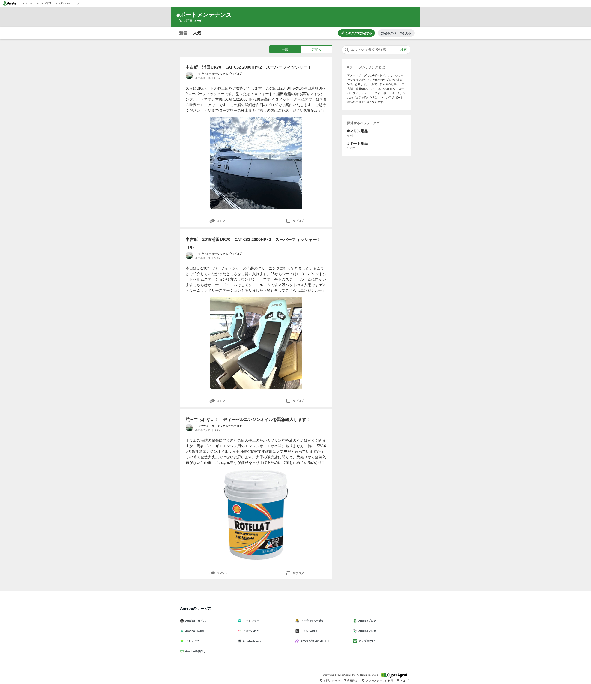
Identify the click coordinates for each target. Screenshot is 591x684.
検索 (403, 49)
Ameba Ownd (194, 631)
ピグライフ (192, 641)
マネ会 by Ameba (312, 621)
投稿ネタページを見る (396, 33)
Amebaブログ (367, 621)
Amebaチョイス (195, 621)
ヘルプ (404, 680)
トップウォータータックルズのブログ (218, 74)
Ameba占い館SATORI (315, 641)
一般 (285, 49)
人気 (197, 33)
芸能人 (316, 49)
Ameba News (252, 641)
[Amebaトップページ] (10, 3)
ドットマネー (251, 621)
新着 (183, 33)
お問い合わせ (331, 680)
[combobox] (376, 49)
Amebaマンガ (367, 631)
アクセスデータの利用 (379, 680)
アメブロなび (366, 641)
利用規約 (352, 680)
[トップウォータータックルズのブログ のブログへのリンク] (189, 75)
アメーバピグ (251, 631)
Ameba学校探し (195, 651)
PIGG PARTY (309, 631)
